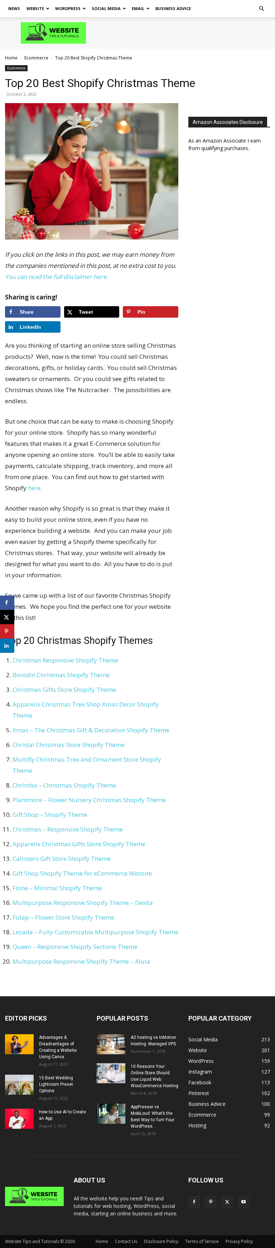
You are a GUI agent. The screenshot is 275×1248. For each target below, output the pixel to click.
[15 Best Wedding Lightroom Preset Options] (19, 1085)
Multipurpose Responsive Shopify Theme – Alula (81, 961)
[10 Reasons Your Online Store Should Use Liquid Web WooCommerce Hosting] (111, 1073)
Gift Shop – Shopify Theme (50, 814)
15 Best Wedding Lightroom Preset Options (56, 1084)
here (34, 488)
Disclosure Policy (161, 1241)
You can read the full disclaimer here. (56, 277)
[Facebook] (194, 1202)
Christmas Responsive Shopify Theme (65, 660)
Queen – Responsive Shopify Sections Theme (75, 947)
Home (11, 58)
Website (35, 8)
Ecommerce (36, 58)
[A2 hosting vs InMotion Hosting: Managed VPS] (111, 1044)
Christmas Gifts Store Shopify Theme (64, 689)
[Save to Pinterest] (7, 631)
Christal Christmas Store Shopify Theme (69, 745)
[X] (227, 1202)
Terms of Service (202, 1241)
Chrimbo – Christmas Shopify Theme (64, 785)
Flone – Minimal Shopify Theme (57, 888)
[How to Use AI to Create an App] (19, 1119)
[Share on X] (7, 617)
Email (138, 8)
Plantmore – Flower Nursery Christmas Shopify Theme (89, 800)
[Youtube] (243, 1202)
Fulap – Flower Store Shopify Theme (63, 917)
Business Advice (173, 8)
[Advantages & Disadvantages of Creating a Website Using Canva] (19, 1044)
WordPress (68, 8)
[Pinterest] (210, 1202)
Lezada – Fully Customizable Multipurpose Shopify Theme (95, 932)
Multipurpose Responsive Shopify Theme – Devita (83, 902)
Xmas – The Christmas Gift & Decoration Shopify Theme (91, 730)
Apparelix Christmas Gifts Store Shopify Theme (79, 844)
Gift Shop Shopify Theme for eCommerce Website (82, 873)
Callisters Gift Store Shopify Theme (62, 858)
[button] (261, 8)
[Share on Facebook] (7, 603)
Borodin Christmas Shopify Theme (61, 675)
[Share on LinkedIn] (7, 646)
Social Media (106, 8)
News (14, 8)
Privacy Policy (239, 1241)
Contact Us (126, 1241)
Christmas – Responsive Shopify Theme (68, 829)
